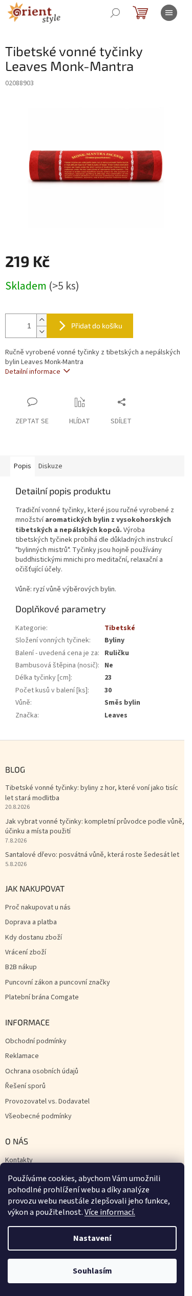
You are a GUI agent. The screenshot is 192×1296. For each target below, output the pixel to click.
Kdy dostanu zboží (33, 938)
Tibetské (119, 628)
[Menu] (169, 13)
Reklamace (22, 1056)
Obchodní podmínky (36, 1041)
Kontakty (19, 1160)
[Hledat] (115, 13)
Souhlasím (92, 1271)
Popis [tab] (22, 466)
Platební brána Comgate (42, 997)
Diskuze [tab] (50, 466)
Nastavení (92, 1238)
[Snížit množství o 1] (41, 332)
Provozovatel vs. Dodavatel (47, 1102)
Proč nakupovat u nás (38, 908)
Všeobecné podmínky (38, 1116)
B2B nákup (21, 967)
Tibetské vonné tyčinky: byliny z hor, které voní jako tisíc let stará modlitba (91, 793)
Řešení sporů (25, 1086)
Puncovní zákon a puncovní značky (57, 983)
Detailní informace (32, 372)
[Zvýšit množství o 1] (41, 320)
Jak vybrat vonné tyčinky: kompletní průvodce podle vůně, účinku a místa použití (94, 826)
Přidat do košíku (96, 325)
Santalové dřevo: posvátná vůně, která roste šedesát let (92, 855)
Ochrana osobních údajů (41, 1071)
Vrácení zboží (25, 952)
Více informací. (109, 1212)
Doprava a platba (31, 922)
